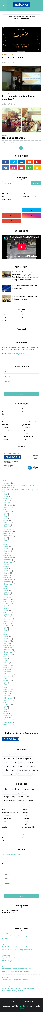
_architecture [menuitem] (6, 815)
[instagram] (13, 167)
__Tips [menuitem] (24, 430)
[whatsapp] (29, 167)
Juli (5, 514)
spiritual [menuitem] (5, 827)
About (20, 1002)
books (6, 770)
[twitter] (13, 162)
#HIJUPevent (7, 94)
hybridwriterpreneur (29, 196)
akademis (21, 774)
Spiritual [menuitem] (5, 439)
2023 (6, 553)
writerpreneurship (9, 766)
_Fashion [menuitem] (25, 433)
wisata (28, 755)
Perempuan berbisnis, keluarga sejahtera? (18, 97)
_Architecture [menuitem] (26, 425)
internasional (30, 766)
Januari (6, 498)
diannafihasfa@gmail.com (16, 354)
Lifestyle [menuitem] (25, 812)
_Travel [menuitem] (24, 815)
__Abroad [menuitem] (5, 430)
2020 (4, 317)
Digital (22, 762)
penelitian (21, 801)
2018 (4, 320)
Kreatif (20, 797)
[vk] (5, 167)
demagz (5, 193)
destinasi (26, 789)
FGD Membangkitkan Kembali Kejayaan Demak (24, 297)
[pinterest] (37, 162)
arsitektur (7, 759)
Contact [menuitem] (24, 439)
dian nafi (7, 62)
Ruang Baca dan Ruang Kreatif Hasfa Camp (10, 911)
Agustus (7, 483)
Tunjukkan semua (21, 22)
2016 (6, 718)
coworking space (9, 774)
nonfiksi (30, 801)
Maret (6, 496)
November (8, 505)
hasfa (4, 196)
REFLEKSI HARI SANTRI (13, 57)
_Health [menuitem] (5, 436)
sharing (6, 762)
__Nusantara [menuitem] (26, 428)
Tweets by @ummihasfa (11, 854)
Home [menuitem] (4, 422)
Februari (7, 522)
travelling (35, 789)
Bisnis (24, 793)
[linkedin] (21, 162)
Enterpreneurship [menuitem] (28, 436)
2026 (6, 481)
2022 (4, 314)
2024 (6, 527)
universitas (31, 762)
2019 (23, 317)
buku (5, 789)
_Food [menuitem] (4, 433)
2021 (23, 314)
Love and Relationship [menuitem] (30, 422)
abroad (35, 770)
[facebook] (5, 162)
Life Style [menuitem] (5, 425)
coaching (14, 762)
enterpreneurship (24, 770)
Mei (5, 518)
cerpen (28, 797)
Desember (8, 503)
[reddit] (29, 162)
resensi (20, 766)
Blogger (22, 1008)
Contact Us (29, 1002)
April (6, 544)
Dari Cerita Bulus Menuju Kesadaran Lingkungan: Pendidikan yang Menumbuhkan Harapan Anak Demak (25, 276)
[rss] (37, 167)
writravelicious (7, 199)
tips (14, 759)
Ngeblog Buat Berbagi (14, 137)
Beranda (5, 864)
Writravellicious (9, 755)
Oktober (7, 507)
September (8, 509)
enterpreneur (7, 55)
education (20, 755)
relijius (29, 774)
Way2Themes (23, 1006)
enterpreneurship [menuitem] (28, 827)
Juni (5, 494)
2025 (6, 500)
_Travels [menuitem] (5, 428)
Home (12, 1002)
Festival (13, 770)
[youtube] (21, 167)
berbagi (5, 135)
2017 (6, 693)
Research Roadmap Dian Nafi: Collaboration (24, 287)
